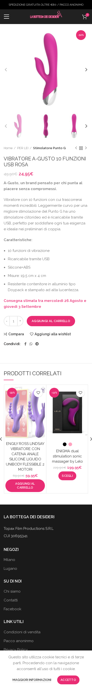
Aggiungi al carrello (51, 321)
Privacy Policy (16, 650)
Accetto (68, 680)
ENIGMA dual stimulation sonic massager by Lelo (67, 456)
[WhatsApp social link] (31, 344)
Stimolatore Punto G (49, 148)
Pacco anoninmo (19, 641)
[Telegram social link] (37, 344)
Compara (16, 334)
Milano (9, 560)
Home (8, 148)
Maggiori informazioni (32, 680)
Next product (85, 148)
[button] (25, 485)
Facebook (12, 609)
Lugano (10, 568)
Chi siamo (12, 591)
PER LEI (22, 148)
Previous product (76, 148)
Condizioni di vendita (22, 632)
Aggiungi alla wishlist (53, 334)
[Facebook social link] (25, 344)
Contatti (11, 600)
